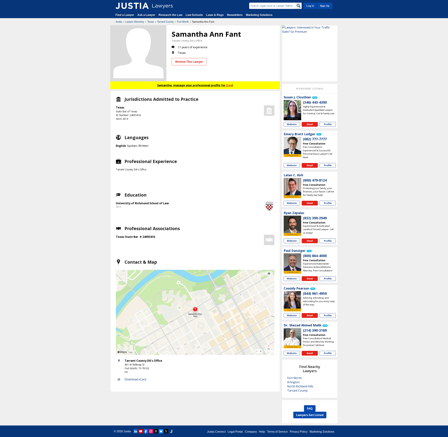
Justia (118, 21)
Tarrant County (165, 21)
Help (262, 431)
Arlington (293, 382)
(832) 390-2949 (315, 218)
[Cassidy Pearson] (292, 300)
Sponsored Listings (310, 88)
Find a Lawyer (124, 14)
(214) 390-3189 (315, 330)
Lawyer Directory (134, 21)
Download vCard (135, 379)
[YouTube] (141, 431)
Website (292, 124)
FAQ (310, 408)
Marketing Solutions (259, 14)
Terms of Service (277, 431)
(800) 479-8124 (315, 180)
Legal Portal (235, 431)
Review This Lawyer (189, 62)
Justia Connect (216, 431)
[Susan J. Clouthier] (292, 108)
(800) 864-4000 (315, 256)
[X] (166, 431)
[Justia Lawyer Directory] (132, 6)
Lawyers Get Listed (309, 415)
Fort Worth (183, 21)
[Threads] (156, 431)
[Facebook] (146, 431)
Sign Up (325, 5)
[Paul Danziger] (292, 262)
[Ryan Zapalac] (292, 224)
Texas (150, 21)
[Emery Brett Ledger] (292, 145)
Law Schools (194, 14)
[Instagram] (151, 431)
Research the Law (170, 14)
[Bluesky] (161, 431)
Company (251, 431)
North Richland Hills (300, 386)
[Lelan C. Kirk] (292, 186)
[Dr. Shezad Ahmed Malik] (292, 336)
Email (310, 124)
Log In (310, 5)
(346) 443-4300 (315, 102)
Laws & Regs (215, 14)
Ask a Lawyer (146, 14)
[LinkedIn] (136, 431)
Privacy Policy (298, 431)
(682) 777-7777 (315, 139)
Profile (328, 124)
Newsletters (235, 14)
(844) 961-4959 (315, 293)
